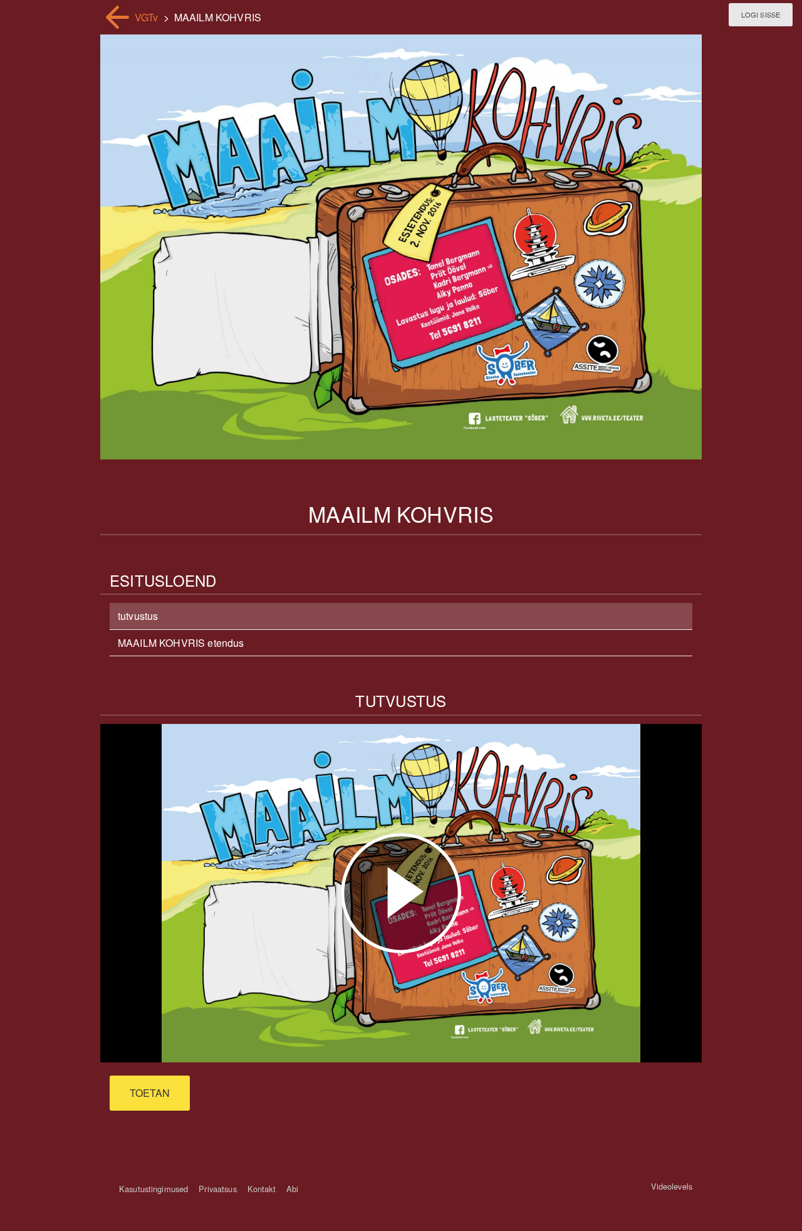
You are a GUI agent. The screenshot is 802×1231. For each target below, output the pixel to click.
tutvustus (138, 616)
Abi (292, 1189)
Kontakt (261, 1189)
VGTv (147, 17)
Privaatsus (217, 1189)
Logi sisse (760, 14)
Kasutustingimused (153, 1189)
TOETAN (150, 1093)
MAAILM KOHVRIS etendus (181, 643)
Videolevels (671, 1186)
